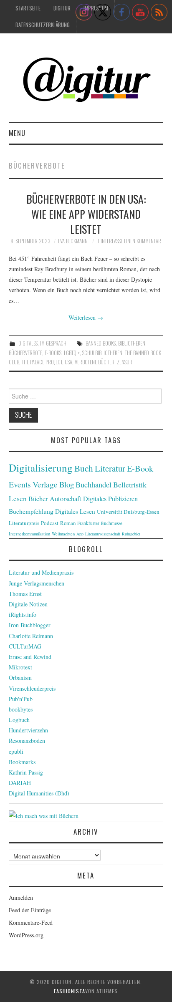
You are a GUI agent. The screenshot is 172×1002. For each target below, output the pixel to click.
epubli (16, 751)
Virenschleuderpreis (32, 688)
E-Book (140, 468)
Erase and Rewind (30, 657)
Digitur (62, 8)
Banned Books (101, 343)
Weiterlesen (85, 317)
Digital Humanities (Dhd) (39, 793)
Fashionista (69, 991)
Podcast (49, 523)
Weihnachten (63, 534)
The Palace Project (42, 362)
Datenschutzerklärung (42, 25)
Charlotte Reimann (31, 636)
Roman (68, 523)
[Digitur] (86, 81)
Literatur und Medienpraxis (41, 572)
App (79, 534)
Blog (66, 484)
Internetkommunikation (29, 534)
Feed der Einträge (30, 910)
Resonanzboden (27, 741)
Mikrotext (20, 667)
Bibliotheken (131, 343)
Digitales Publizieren (110, 498)
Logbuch (19, 720)
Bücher (38, 498)
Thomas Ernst (25, 594)
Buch (83, 468)
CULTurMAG (25, 646)
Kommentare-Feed (31, 922)
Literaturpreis (24, 523)
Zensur (124, 362)
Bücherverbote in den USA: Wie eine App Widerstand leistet (86, 214)
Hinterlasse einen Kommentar (129, 241)
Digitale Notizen (28, 604)
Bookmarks (22, 762)
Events (20, 484)
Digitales (28, 343)
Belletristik (130, 485)
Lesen (18, 498)
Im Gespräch (53, 343)
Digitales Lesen (75, 511)
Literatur (110, 468)
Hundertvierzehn (28, 730)
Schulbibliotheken (102, 353)
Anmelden (21, 897)
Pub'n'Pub (21, 699)
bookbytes (21, 709)
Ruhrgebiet (131, 534)
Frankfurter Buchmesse (99, 523)
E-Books (53, 353)
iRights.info (22, 614)
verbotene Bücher (94, 362)
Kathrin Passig (26, 772)
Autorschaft (65, 498)
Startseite (27, 8)
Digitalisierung (41, 467)
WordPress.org (26, 935)
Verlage (45, 484)
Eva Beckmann (73, 241)
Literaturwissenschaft (102, 534)
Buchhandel (93, 485)
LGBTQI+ (72, 353)
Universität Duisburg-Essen (128, 511)
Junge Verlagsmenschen (36, 583)
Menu (17, 133)
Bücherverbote (25, 353)
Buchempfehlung (31, 511)
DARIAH (20, 783)
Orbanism (20, 677)
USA (68, 362)
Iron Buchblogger (30, 625)
